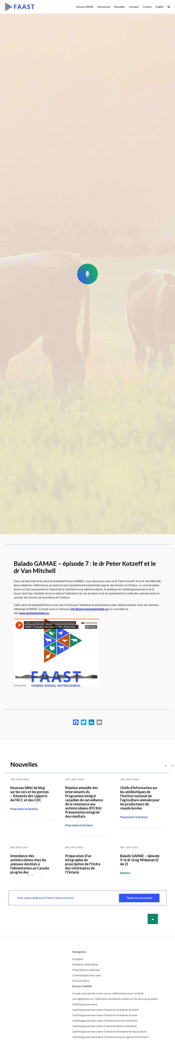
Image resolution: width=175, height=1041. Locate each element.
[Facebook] (75, 722)
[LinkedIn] (91, 722)
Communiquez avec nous (86, 975)
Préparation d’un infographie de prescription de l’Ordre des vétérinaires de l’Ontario (82, 864)
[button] (165, 765)
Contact (147, 6)
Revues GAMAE (84, 6)
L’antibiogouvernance (84, 1004)
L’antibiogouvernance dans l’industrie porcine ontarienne (104, 1020)
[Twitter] (83, 722)
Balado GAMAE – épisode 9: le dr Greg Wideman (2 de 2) (139, 860)
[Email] (99, 722)
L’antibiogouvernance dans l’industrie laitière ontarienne (104, 1026)
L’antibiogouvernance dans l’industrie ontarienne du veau (104, 1015)
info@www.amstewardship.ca (89, 609)
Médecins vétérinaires (85, 964)
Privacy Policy (80, 980)
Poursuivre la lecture (24, 809)
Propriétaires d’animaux (86, 969)
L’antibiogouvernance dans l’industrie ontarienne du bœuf (105, 1009)
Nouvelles (119, 6)
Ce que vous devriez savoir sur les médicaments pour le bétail (107, 993)
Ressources (104, 6)
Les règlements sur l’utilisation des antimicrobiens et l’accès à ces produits (115, 998)
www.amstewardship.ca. (34, 613)
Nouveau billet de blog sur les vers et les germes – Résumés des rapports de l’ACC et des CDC (29, 794)
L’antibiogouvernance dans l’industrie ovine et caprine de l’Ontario (110, 1036)
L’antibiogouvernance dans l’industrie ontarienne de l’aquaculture (109, 1031)
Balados (125, 873)
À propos (134, 6)
